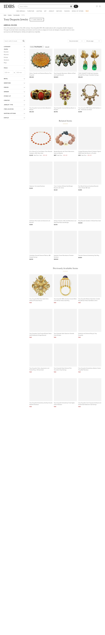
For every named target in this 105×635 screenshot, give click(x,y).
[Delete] (43, 47)
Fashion (67, 11)
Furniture (30, 11)
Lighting (39, 11)
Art (45, 11)
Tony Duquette (16, 15)
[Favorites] (97, 6)
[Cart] (100, 6)
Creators (10, 15)
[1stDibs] (9, 6)
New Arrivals (20, 11)
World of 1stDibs (77, 11)
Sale (87, 11)
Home (5, 15)
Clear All (47, 47)
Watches (59, 11)
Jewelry (51, 11)
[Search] (23, 41)
